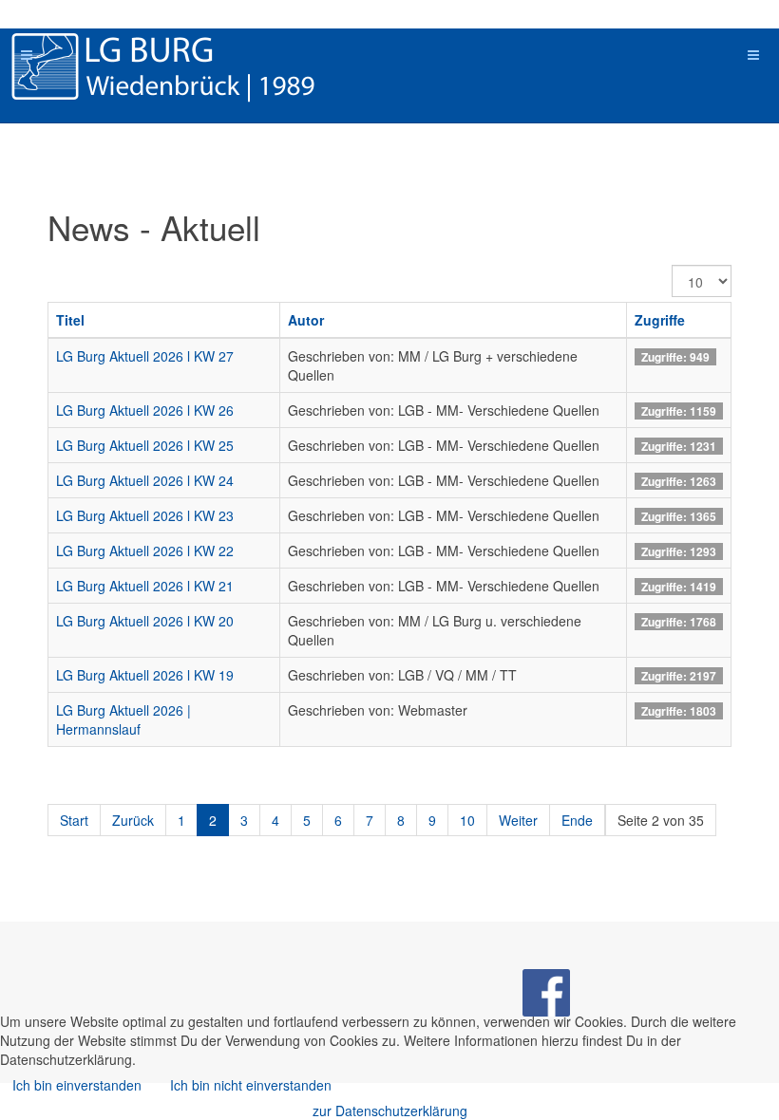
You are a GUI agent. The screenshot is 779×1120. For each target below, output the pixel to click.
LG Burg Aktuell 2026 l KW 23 (145, 515)
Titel (70, 319)
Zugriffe (660, 319)
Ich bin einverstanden (77, 1084)
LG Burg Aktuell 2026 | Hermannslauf (123, 719)
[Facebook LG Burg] (546, 989)
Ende (577, 820)
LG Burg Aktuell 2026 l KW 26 (145, 410)
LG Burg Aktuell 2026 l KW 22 (145, 550)
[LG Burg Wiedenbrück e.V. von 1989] (190, 66)
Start (74, 820)
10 (467, 820)
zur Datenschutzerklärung (390, 1110)
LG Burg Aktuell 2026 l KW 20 (145, 620)
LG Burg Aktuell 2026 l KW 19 (145, 674)
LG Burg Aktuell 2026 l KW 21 (145, 585)
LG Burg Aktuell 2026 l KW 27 (145, 355)
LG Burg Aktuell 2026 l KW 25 (145, 445)
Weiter (518, 820)
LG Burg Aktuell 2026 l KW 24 (145, 480)
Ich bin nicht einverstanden (251, 1084)
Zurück (133, 820)
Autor (306, 319)
